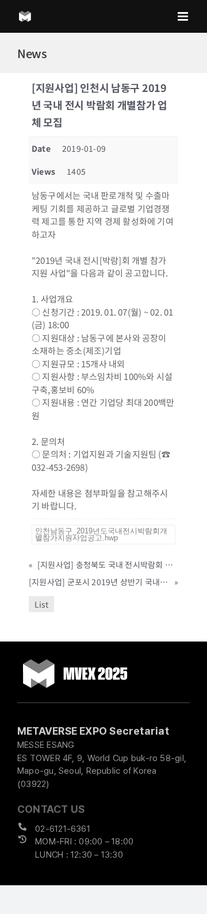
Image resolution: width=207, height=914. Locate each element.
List (41, 604)
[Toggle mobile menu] (184, 16)
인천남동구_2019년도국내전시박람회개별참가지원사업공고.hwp (101, 534)
